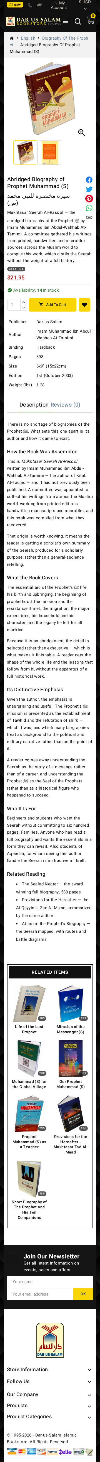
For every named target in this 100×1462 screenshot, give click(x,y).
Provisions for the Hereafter (49, 900)
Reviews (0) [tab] (66, 405)
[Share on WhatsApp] (89, 208)
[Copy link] (89, 217)
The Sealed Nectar (40, 884)
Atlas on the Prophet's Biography (54, 924)
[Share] (89, 180)
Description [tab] (34, 405)
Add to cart (52, 305)
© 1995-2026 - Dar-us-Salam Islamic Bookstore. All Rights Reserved (42, 1438)
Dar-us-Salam (49, 322)
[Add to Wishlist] (84, 305)
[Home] (14, 38)
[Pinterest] (89, 198)
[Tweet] (89, 189)
